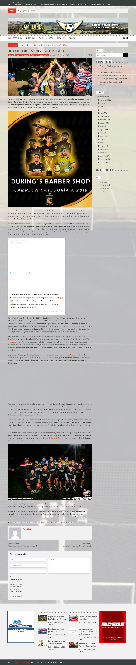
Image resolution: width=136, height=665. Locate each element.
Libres (28, 45)
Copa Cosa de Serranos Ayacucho (46, 99)
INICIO (9, 4)
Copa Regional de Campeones (22, 522)
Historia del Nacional (32, 4)
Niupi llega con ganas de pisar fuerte (30, 11)
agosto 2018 (104, 129)
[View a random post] (124, 38)
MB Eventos (25, 357)
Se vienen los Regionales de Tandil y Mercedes (77, 546)
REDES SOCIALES (83, 4)
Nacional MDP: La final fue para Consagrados (87, 644)
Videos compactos (22, 55)
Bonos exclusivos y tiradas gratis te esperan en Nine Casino (88, 631)
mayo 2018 (103, 139)
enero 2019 (103, 113)
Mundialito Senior (62, 4)
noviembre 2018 (105, 120)
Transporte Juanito (70, 355)
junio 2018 (103, 136)
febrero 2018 (104, 149)
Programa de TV (18, 4)
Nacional (54, 55)
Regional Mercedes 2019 (53, 522)
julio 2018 (103, 133)
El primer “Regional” (96, 4)
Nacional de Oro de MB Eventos (53, 438)
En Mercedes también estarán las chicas (113, 75)
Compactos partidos (15, 38)
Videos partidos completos (39, 55)
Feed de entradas (105, 185)
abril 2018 (103, 143)
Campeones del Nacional (47, 4)
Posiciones (61, 38)
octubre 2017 (104, 162)
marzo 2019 (104, 110)
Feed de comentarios (107, 188)
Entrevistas (30, 38)
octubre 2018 (104, 123)
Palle (31, 102)
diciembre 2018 (105, 116)
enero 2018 (103, 153)
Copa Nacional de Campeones (41, 311)
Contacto (107, 4)
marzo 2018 (104, 146)
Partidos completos (46, 38)
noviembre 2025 (105, 100)
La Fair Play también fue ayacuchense (88, 617)
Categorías (72, 4)
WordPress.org (104, 192)
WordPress (41, 662)
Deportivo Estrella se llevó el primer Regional (57, 617)
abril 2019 (103, 106)
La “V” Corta (46, 107)
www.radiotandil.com (15, 342)
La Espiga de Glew (24, 517)
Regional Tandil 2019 (66, 522)
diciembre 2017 (105, 156)
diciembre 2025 (105, 97)
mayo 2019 (103, 103)
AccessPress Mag (56, 662)
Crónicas (72, 38)
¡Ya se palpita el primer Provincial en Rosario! (22, 546)
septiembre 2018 (105, 126)
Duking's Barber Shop (38, 522)
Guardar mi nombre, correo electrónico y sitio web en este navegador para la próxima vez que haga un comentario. (16, 585)
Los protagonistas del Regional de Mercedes (114, 79)
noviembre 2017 (105, 159)
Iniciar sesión (104, 182)
